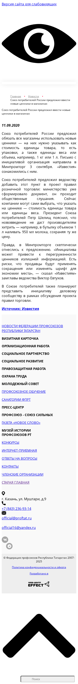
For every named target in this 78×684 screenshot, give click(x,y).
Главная (15, 96)
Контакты (10, 466)
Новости (33, 96)
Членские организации (22, 474)
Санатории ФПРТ (16, 399)
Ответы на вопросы (19, 458)
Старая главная (15, 482)
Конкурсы (10, 442)
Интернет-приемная (19, 450)
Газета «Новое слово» (21, 422)
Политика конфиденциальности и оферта (39, 567)
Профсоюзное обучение (24, 391)
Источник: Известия (20, 308)
